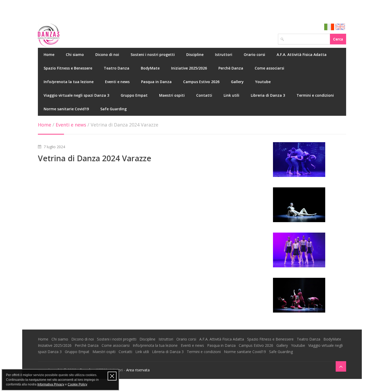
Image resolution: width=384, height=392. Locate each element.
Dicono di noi (107, 54)
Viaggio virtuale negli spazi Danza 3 (76, 95)
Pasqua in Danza (156, 81)
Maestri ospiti (172, 95)
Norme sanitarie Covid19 (66, 108)
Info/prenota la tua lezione (69, 81)
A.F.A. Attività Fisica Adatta (302, 54)
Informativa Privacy (50, 384)
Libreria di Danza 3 (268, 95)
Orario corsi (254, 54)
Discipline (194, 54)
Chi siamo (75, 54)
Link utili (231, 95)
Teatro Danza (116, 68)
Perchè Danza (230, 68)
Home (49, 54)
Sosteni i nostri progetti (153, 54)
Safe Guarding (113, 108)
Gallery (237, 81)
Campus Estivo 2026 (201, 81)
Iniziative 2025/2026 (189, 68)
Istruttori (223, 54)
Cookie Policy (77, 384)
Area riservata (138, 369)
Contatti (204, 95)
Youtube (263, 81)
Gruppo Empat (134, 95)
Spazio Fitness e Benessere (68, 68)
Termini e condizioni (315, 95)
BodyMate (150, 68)
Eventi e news (117, 81)
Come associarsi (269, 68)
